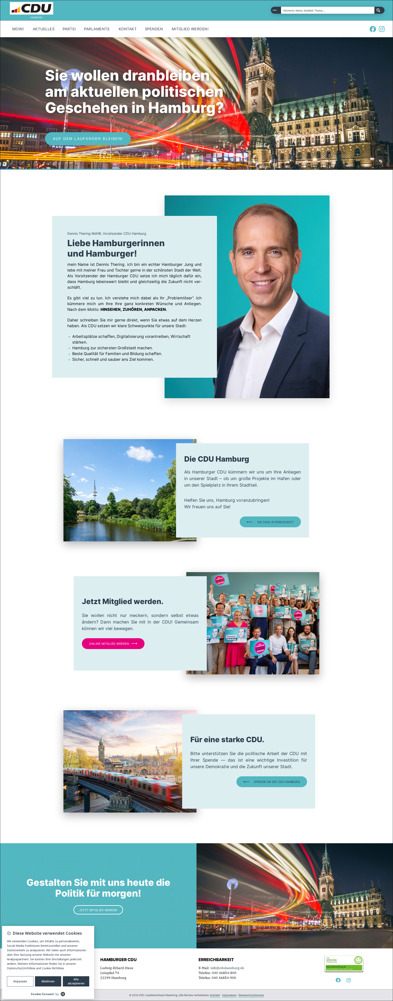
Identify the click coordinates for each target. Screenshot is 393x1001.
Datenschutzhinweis (251, 995)
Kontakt (215, 995)
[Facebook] (372, 29)
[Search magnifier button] (379, 10)
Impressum (229, 995)
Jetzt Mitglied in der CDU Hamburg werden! (108, 138)
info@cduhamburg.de (227, 968)
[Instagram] (381, 29)
